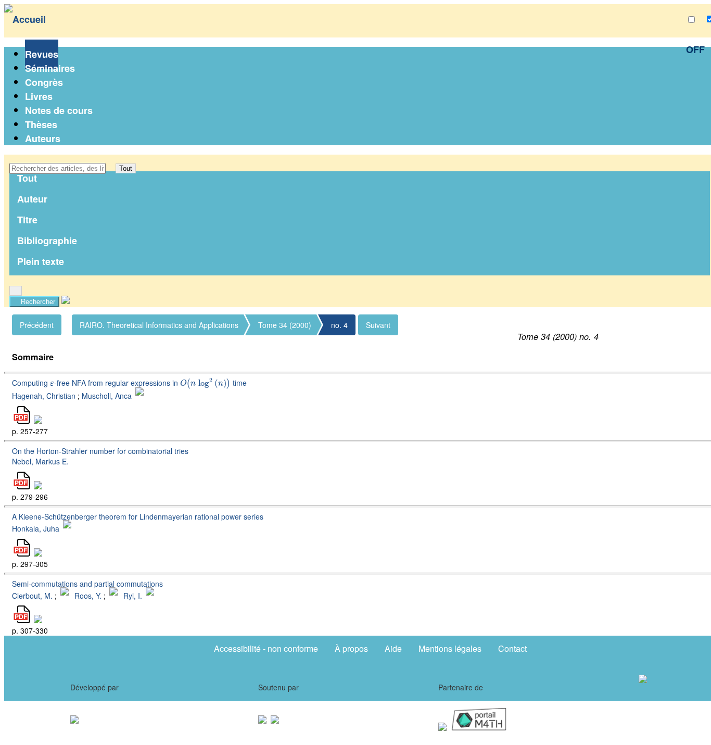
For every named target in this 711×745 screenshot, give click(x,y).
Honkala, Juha (35, 528)
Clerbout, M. (32, 595)
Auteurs (42, 138)
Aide (393, 648)
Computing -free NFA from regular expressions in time (129, 382)
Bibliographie (47, 240)
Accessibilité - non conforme (266, 648)
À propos (351, 648)
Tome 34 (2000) (284, 325)
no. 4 (339, 325)
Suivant (378, 325)
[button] (110, 168)
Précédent (37, 325)
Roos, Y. (87, 595)
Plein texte (40, 261)
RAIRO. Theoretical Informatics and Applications (159, 325)
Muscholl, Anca (107, 395)
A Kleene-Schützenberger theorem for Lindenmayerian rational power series (137, 516)
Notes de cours (59, 110)
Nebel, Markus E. (40, 461)
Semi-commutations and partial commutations (87, 583)
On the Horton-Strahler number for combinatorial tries (100, 451)
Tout (125, 168)
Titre (27, 219)
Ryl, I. (132, 595)
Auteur (32, 199)
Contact (512, 648)
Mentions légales (449, 648)
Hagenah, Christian (43, 395)
